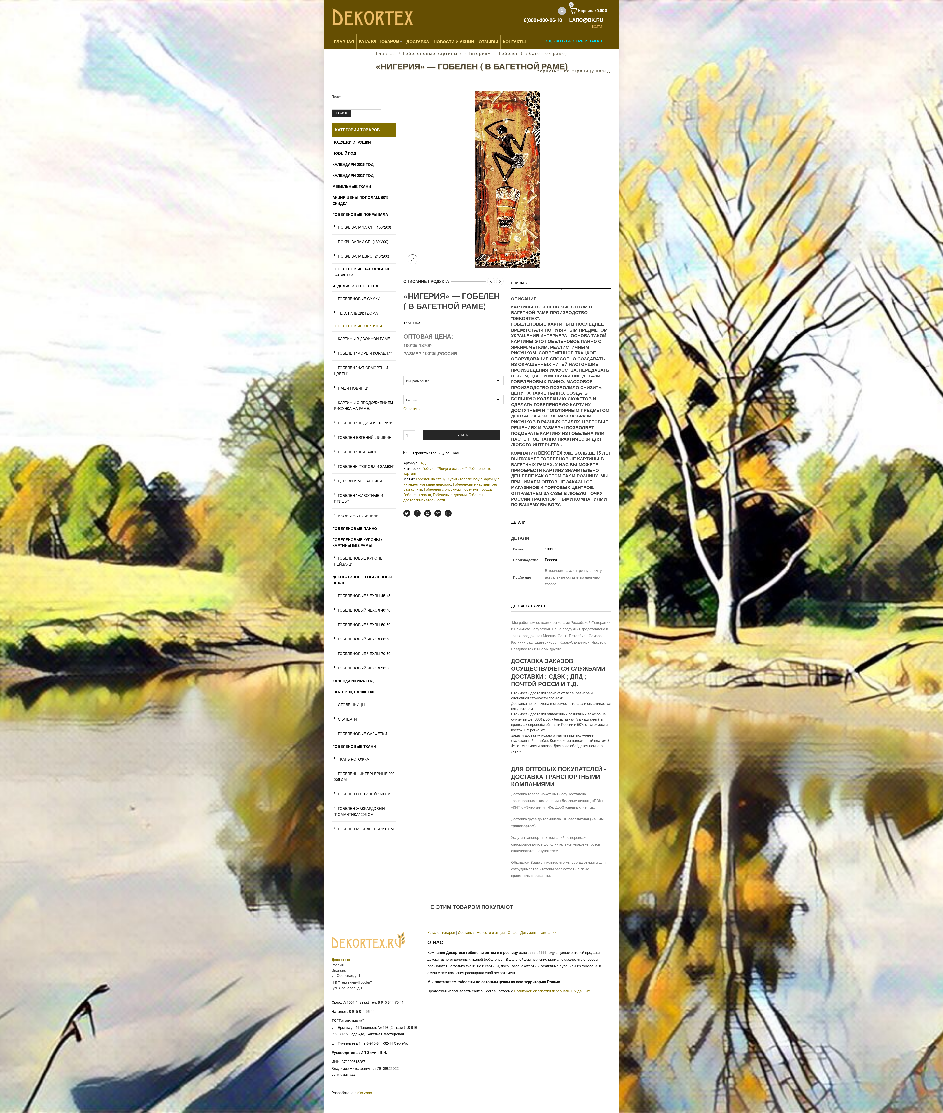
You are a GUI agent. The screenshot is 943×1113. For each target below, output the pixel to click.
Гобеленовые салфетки (362, 733)
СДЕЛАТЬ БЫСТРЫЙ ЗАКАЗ (574, 41)
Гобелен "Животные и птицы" (358, 498)
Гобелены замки (417, 494)
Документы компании (538, 932)
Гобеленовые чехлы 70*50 (364, 653)
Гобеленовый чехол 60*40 (364, 638)
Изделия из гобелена (355, 286)
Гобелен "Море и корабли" (365, 353)
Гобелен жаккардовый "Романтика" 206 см (359, 811)
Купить (462, 435)
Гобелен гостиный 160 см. (365, 793)
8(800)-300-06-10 (543, 19)
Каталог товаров (379, 41)
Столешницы (351, 704)
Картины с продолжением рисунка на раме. (363, 405)
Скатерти (347, 719)
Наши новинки (353, 387)
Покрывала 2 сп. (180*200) (363, 241)
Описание (520, 283)
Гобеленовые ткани (354, 746)
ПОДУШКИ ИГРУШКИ (352, 142)
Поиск (336, 96)
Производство (416, 392)
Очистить (411, 408)
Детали (518, 522)
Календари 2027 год (353, 175)
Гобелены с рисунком (442, 489)
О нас (512, 932)
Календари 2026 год (353, 164)
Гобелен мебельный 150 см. (366, 828)
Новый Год (344, 153)
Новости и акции (491, 932)
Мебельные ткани (352, 186)
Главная (344, 41)
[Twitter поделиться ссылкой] (406, 513)
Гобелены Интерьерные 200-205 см (365, 776)
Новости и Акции (454, 41)
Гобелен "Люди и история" (444, 468)
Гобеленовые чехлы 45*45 (364, 595)
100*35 (550, 548)
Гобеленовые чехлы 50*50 (364, 624)
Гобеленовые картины (430, 53)
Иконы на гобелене (358, 515)
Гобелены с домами (450, 494)
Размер (411, 373)
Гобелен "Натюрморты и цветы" (361, 370)
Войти (597, 26)
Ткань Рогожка (353, 759)
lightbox (412, 259)
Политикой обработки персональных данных (552, 990)
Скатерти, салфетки (354, 692)
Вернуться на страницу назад (573, 71)
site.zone (364, 1092)
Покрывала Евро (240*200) (363, 256)
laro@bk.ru (586, 19)
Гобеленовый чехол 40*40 (364, 609)
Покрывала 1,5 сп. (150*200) (364, 227)
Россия (551, 559)
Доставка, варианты (530, 606)
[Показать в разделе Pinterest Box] (427, 513)
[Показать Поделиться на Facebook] (417, 513)
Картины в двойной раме (364, 338)
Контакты (514, 41)
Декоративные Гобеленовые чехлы (364, 579)
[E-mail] (448, 513)
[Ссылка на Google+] (437, 513)
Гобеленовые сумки (359, 298)
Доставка (417, 41)
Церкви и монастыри (360, 480)
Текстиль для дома (358, 313)
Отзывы (488, 41)
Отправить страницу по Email (434, 452)
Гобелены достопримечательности (444, 497)
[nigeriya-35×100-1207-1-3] (507, 178)
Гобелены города (477, 489)
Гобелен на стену (430, 478)
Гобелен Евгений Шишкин (365, 437)
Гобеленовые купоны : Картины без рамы (357, 542)
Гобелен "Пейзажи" (357, 451)
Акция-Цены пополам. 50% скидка (360, 200)
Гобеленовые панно (355, 528)
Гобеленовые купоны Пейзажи (358, 561)
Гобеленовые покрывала (360, 214)
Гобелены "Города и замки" (366, 466)
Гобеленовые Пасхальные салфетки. (362, 272)
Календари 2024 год (353, 680)
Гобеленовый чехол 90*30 (364, 667)
